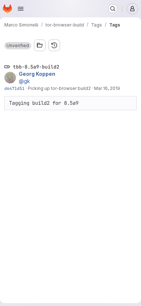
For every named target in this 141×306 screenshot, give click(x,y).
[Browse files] (40, 45)
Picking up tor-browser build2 (59, 88)
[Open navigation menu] (20, 9)
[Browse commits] (54, 45)
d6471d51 (14, 88)
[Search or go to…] (112, 8)
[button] (17, 45)
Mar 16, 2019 (107, 88)
